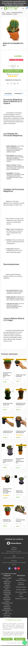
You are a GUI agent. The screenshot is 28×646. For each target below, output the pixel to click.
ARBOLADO (7, 583)
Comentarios (18, 93)
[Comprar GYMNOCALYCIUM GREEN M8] (24, 381)
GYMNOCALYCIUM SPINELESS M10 (8, 432)
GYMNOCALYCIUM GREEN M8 (21, 375)
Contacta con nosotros (21, 598)
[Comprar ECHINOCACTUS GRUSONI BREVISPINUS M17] (11, 382)
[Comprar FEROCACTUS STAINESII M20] (11, 526)
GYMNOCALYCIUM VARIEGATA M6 (21, 432)
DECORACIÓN (7, 617)
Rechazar (19, 639)
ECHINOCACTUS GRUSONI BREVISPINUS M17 (7, 375)
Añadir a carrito (14, 71)
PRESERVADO (7, 592)
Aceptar (7, 639)
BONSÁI (7, 596)
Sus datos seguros (21, 589)
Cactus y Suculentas (7, 14)
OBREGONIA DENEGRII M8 (19, 491)
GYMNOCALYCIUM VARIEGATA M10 (21, 404)
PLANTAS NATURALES (16, 12)
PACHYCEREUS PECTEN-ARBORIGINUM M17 (20, 461)
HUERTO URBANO (7, 578)
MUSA (7, 580)
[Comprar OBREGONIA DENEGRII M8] (24, 497)
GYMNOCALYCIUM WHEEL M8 (8, 404)
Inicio (3, 12)
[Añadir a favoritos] (12, 361)
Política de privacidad (12, 643)
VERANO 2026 (7, 581)
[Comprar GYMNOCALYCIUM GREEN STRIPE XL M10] (11, 467)
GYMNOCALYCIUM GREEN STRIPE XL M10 (8, 461)
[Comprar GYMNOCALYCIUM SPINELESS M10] (11, 437)
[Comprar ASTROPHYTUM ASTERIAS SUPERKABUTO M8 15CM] (11, 498)
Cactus (15, 14)
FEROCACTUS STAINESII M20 (7, 520)
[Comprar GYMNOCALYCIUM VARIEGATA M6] (24, 437)
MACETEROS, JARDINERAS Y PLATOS (7, 599)
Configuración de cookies (9, 573)
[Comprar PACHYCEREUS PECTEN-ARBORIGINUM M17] (24, 467)
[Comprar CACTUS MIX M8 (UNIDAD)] (24, 526)
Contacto (21, 596)
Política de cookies (21, 643)
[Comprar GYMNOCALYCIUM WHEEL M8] (11, 409)
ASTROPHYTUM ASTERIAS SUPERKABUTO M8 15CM (7, 491)
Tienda (8, 12)
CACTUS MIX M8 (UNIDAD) (20, 520)
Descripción (8, 93)
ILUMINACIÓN (7, 594)
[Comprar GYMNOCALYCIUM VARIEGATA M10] (24, 409)
